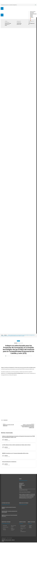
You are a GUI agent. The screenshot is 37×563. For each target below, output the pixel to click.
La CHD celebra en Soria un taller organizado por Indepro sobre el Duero (16, 444)
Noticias (31, 14)
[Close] (1, 543)
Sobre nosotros (32, 11)
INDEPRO (6, 439)
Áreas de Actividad (33, 13)
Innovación (32, 12)
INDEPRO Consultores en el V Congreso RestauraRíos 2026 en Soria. (15, 453)
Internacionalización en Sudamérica (9, 461)
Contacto (31, 17)
